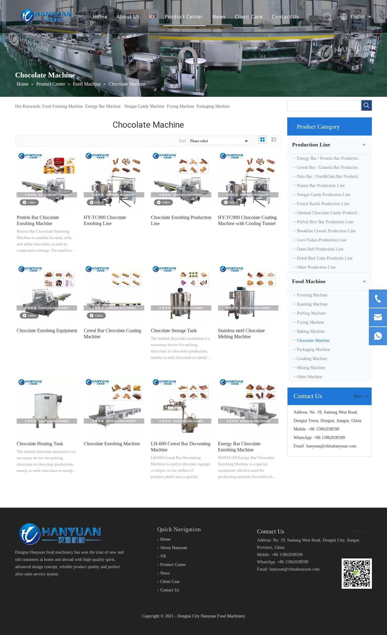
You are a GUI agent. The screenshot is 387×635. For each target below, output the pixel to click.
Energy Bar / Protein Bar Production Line (333, 158)
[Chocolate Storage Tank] (181, 293)
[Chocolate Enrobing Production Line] (181, 180)
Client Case (249, 16)
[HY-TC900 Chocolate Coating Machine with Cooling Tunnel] (248, 180)
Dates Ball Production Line (320, 249)
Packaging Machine (213, 106)
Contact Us (285, 16)
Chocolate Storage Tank (174, 330)
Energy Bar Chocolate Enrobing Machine (239, 446)
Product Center (184, 16)
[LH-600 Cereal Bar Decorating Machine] (181, 407)
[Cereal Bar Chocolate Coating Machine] (114, 293)
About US (128, 16)
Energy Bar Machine (103, 106)
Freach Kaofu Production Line (323, 203)
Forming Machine (312, 295)
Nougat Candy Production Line (323, 194)
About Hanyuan (173, 547)
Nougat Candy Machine (144, 106)
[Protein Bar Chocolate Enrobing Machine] (47, 180)
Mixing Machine (311, 367)
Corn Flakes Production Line (321, 240)
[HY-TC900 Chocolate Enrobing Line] (114, 180)
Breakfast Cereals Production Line (326, 231)
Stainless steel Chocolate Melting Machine (241, 333)
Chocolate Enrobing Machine (112, 443)
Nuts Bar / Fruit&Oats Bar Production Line (334, 176)
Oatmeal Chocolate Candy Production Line (333, 213)
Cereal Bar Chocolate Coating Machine (112, 333)
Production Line (311, 145)
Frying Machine (180, 106)
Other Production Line (316, 267)
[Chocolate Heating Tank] (47, 407)
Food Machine (309, 281)
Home (100, 16)
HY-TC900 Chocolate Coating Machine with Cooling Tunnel (247, 220)
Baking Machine (311, 331)
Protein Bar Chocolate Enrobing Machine (38, 220)
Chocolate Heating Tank (40, 443)
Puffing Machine (311, 313)
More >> (361, 396)
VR (152, 16)
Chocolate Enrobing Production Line (181, 220)
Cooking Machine (312, 358)
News (219, 16)
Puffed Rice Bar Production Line (325, 222)
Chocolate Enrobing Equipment (47, 330)
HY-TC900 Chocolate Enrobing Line (105, 220)
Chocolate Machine (313, 340)
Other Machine (309, 377)
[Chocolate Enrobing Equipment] (47, 293)
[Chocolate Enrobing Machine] (114, 407)
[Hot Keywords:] (366, 105)
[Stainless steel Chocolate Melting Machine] (248, 293)
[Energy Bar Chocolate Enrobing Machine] (248, 407)
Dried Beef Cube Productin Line (325, 258)
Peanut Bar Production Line (321, 185)
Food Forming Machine (62, 106)
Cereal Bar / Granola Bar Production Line (333, 167)
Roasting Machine (312, 304)
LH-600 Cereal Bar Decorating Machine (180, 446)
